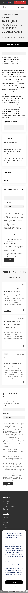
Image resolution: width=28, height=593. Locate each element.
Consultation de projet (20, 2)
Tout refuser (14, 586)
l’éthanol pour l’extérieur (9, 504)
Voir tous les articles (13, 277)
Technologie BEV (7, 520)
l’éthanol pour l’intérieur (9, 501)
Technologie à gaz (8, 522)
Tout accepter (14, 582)
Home (3, 36)
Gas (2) (6, 180)
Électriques (6, 509)
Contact (5, 527)
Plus (7, 145)
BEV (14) (6, 177)
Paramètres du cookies (14, 578)
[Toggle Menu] (22, 7)
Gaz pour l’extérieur (8, 506)
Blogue (5, 525)
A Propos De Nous (8, 517)
